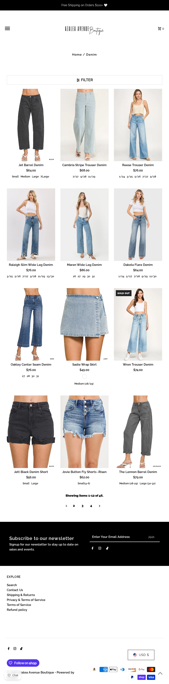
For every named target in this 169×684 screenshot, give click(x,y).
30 (88, 276)
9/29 (145, 276)
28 (28, 376)
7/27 (76, 176)
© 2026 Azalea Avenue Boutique (31, 672)
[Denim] (84, 376)
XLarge (45, 176)
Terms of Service (19, 605)
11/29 (91, 176)
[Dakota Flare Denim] (138, 224)
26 (74, 276)
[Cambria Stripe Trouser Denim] (84, 125)
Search (12, 585)
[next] (99, 505)
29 (83, 276)
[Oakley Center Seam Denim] (31, 324)
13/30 (50, 276)
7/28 (137, 276)
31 (37, 376)
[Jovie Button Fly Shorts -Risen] (84, 431)
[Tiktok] (107, 549)
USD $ (144, 655)
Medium (25, 176)
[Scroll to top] (160, 673)
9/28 (83, 176)
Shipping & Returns (21, 595)
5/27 (129, 276)
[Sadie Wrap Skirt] (84, 324)
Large (35, 176)
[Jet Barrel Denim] (31, 125)
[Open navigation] (32, 28)
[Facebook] (92, 549)
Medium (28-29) (128, 483)
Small (15, 176)
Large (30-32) (148, 483)
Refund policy (17, 610)
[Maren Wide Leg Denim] (84, 224)
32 (93, 276)
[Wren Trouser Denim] (138, 324)
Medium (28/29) (84, 383)
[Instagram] (99, 549)
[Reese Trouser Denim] (138, 125)
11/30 (152, 276)
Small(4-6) (84, 483)
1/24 (122, 176)
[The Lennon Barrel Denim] (138, 431)
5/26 (138, 176)
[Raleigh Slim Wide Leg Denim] (31, 224)
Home (77, 54)
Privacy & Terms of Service (26, 600)
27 (79, 276)
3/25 (130, 176)
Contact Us (15, 590)
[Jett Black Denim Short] (31, 431)
